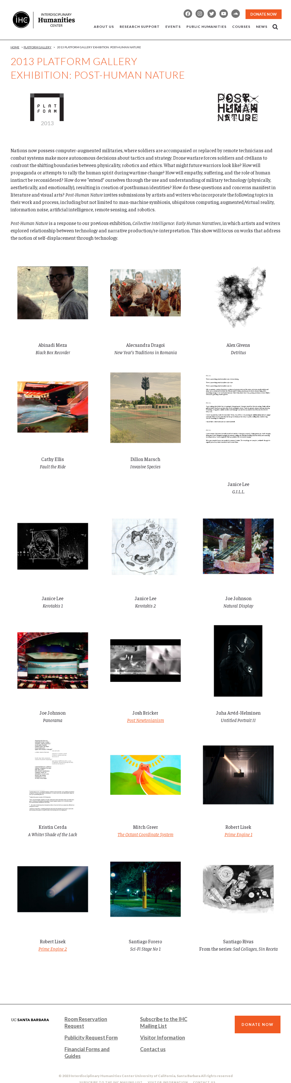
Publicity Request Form (91, 1037)
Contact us (153, 1049)
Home (15, 47)
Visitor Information (162, 1037)
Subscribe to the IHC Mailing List (163, 1022)
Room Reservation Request (86, 1022)
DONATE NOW (263, 14)
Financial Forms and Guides (87, 1052)
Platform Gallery (37, 47)
